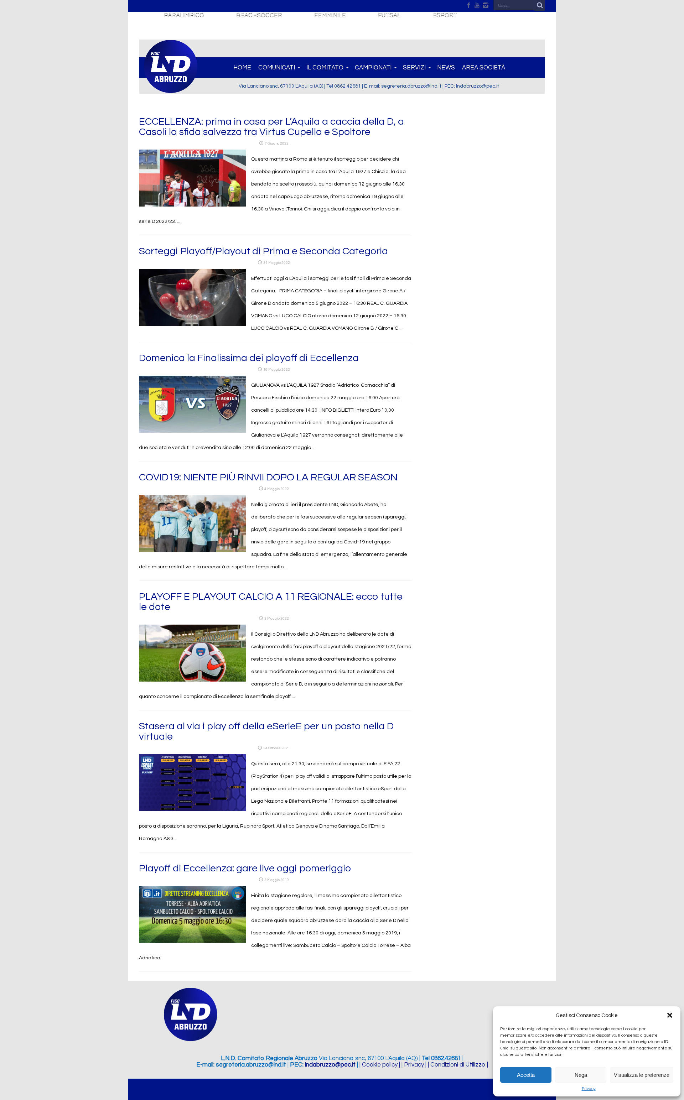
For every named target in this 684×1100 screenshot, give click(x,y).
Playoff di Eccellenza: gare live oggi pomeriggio (245, 868)
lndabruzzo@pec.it (330, 1065)
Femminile (330, 15)
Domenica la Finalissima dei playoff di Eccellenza (249, 358)
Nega (581, 1075)
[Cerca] (539, 5)
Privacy (589, 1088)
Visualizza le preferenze (641, 1075)
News (446, 67)
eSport (444, 15)
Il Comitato (324, 67)
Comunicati (276, 67)
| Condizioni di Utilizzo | (458, 1065)
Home (242, 67)
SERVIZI (414, 67)
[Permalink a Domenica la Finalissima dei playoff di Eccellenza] (192, 431)
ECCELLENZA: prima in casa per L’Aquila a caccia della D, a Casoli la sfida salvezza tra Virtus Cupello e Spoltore (271, 126)
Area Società (483, 67)
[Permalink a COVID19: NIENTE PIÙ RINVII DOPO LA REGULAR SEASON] (192, 550)
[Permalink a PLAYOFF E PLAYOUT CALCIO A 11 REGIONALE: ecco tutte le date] (192, 680)
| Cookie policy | (379, 1065)
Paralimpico (184, 15)
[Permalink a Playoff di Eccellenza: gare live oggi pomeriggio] (192, 941)
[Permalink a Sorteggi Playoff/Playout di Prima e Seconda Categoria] (192, 324)
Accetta (526, 1075)
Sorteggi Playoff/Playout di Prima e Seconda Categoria (263, 251)
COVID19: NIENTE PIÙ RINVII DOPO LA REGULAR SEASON (268, 477)
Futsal (389, 15)
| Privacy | (413, 1065)
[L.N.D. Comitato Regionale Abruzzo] (170, 89)
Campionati (373, 67)
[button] (669, 1015)
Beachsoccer (259, 15)
